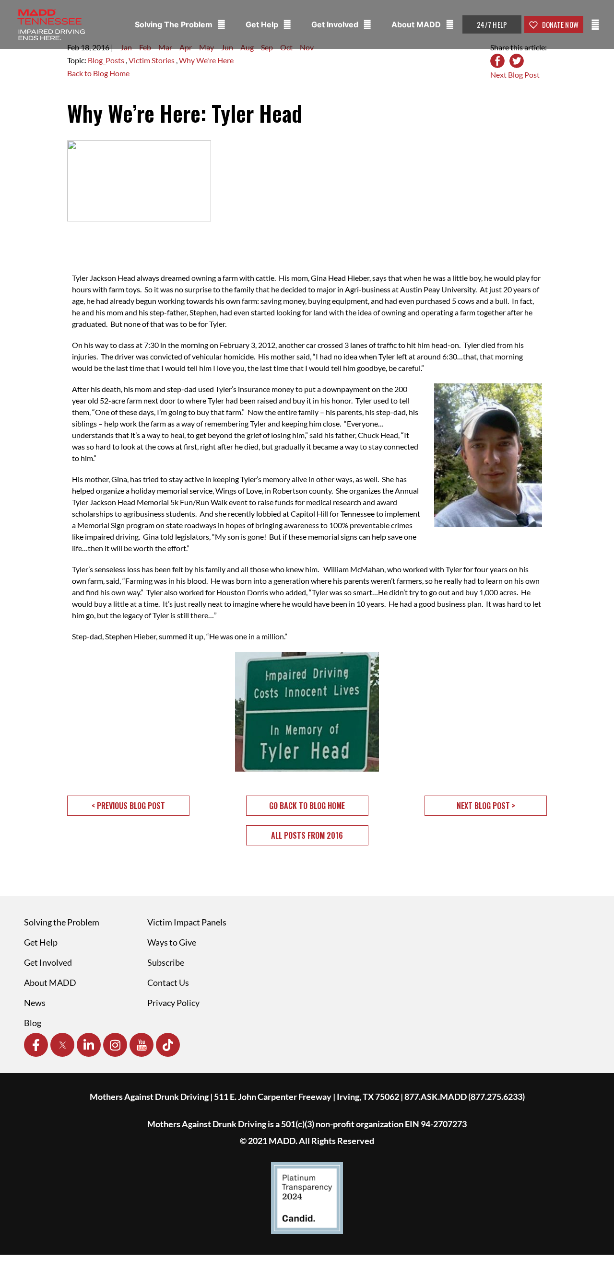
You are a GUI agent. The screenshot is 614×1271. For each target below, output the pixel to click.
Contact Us (168, 982)
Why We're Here (206, 60)
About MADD (417, 24)
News (35, 1002)
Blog (32, 1022)
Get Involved (335, 24)
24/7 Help (492, 24)
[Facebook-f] (36, 1045)
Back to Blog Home (98, 73)
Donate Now (559, 24)
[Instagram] (115, 1045)
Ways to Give (171, 942)
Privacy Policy (173, 1002)
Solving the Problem (61, 922)
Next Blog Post (515, 74)
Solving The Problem (174, 24)
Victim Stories (152, 60)
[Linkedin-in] (89, 1045)
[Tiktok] (168, 1045)
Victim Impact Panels (186, 922)
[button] (128, 806)
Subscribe (165, 962)
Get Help (263, 24)
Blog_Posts (107, 60)
